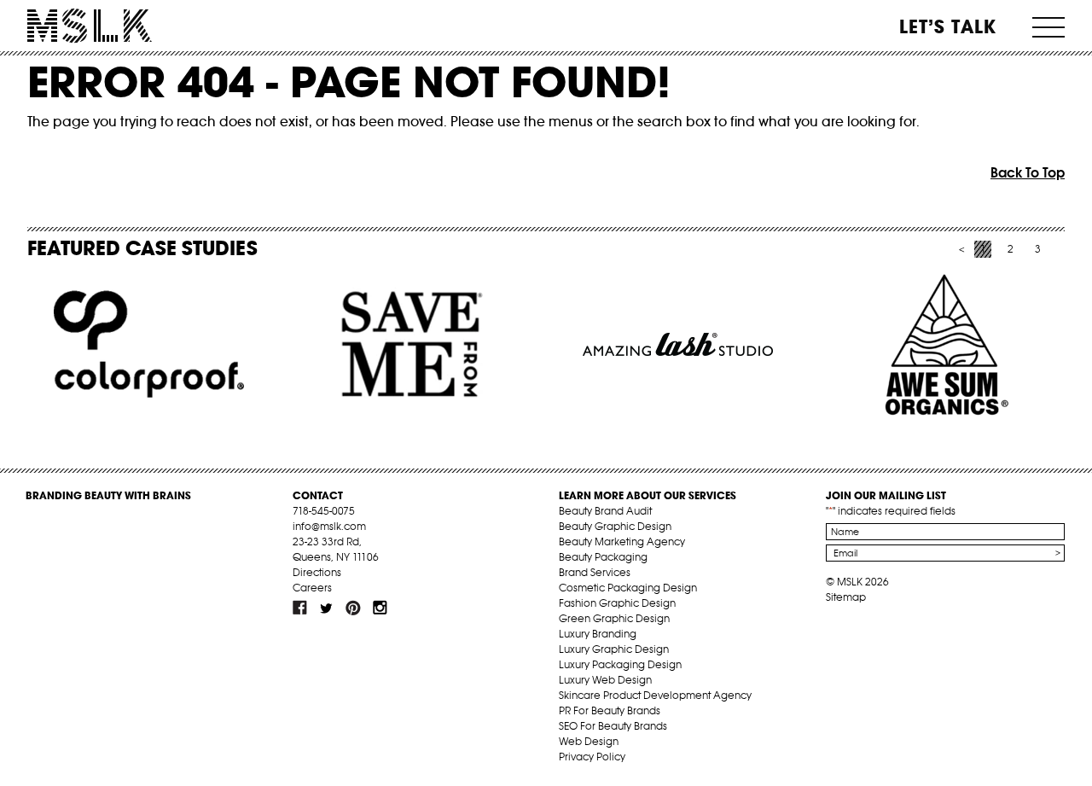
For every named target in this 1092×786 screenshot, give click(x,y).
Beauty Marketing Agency (622, 541)
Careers (312, 587)
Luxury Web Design (605, 679)
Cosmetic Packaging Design (628, 587)
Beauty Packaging (603, 556)
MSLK (89, 26)
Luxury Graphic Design (614, 649)
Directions (317, 572)
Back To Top (1027, 172)
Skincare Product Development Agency (655, 695)
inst (379, 607)
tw (326, 607)
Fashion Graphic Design (617, 603)
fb (300, 607)
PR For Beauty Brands (609, 710)
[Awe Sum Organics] (942, 344)
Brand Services (594, 572)
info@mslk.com (329, 526)
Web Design (589, 741)
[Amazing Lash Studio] (677, 344)
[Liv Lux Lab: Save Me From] (413, 344)
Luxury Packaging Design (620, 664)
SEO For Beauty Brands (613, 725)
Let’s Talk (948, 26)
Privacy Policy (592, 756)
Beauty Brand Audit (605, 510)
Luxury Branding (597, 633)
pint (353, 607)
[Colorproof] (148, 344)
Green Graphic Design (614, 618)
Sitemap (846, 597)
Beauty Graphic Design (615, 526)
